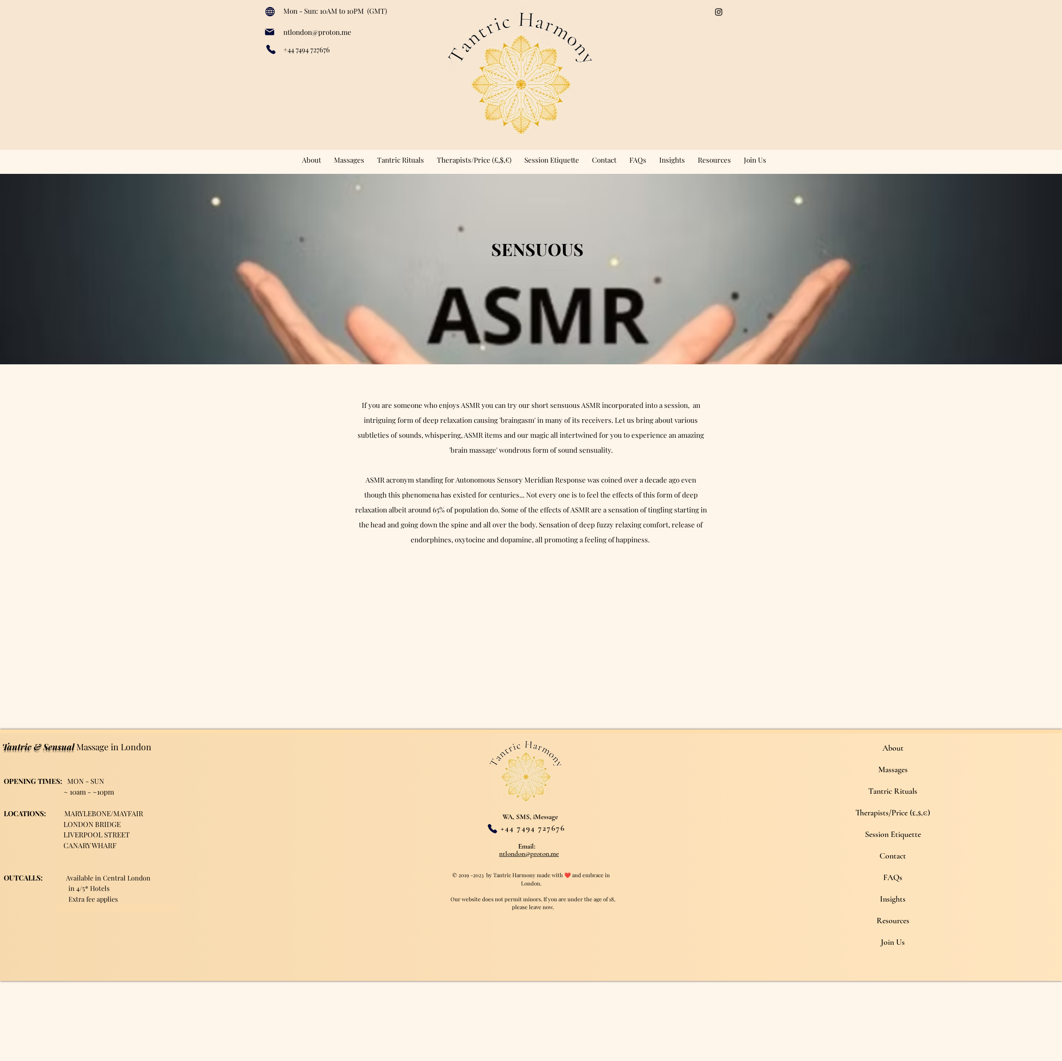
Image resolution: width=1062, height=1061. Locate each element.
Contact (892, 856)
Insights (893, 899)
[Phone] (270, 49)
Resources (893, 921)
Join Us (893, 942)
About (893, 748)
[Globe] (270, 11)
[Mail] (269, 32)
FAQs (892, 878)
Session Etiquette (893, 834)
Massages (893, 770)
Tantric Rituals (892, 791)
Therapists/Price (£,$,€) (892, 813)
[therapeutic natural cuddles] (718, 12)
